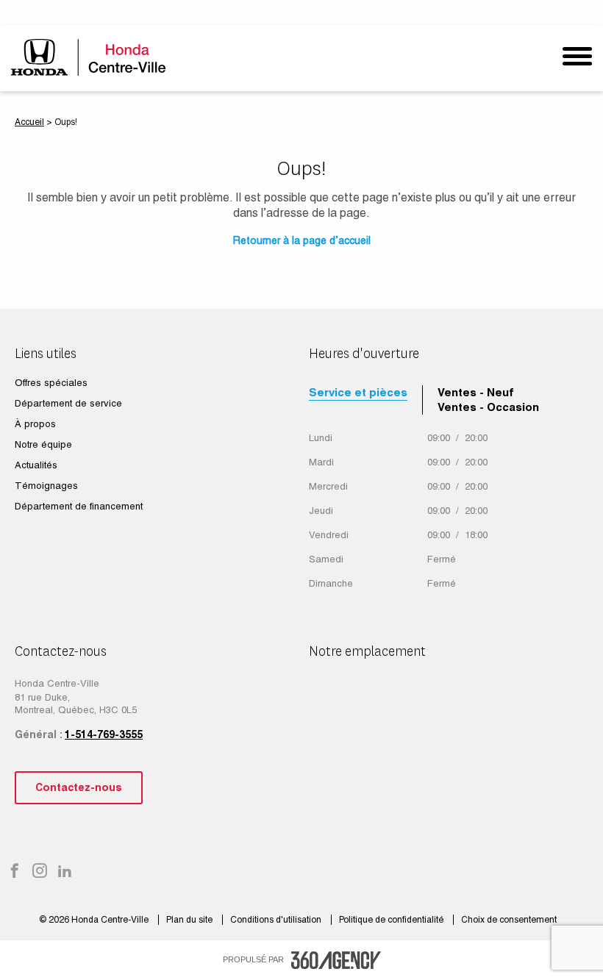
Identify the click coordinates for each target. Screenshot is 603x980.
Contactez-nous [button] (78, 787)
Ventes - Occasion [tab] (488, 407)
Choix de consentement (509, 920)
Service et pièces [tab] (358, 392)
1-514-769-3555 (104, 734)
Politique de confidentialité (392, 920)
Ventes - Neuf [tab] (476, 392)
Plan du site (190, 920)
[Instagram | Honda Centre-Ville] (39, 872)
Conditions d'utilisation (277, 920)
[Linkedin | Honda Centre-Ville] (64, 872)
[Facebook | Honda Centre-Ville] (14, 872)
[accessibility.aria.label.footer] (336, 960)
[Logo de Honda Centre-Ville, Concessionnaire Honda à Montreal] (90, 57)
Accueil (29, 122)
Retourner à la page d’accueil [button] (302, 240)
